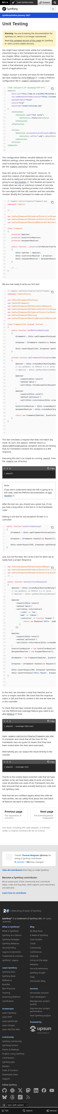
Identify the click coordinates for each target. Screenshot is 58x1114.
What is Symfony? (11, 926)
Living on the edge (39, 960)
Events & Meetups (10, 1049)
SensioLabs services (39, 992)
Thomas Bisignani (30, 855)
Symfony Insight (37, 972)
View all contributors (12, 870)
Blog (32, 926)
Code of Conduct (10, 1070)
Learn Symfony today (25, 2)
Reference (7, 980)
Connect (46, 2)
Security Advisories (39, 968)
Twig (32, 977)
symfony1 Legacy (10, 960)
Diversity (34, 956)
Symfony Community (12, 1041)
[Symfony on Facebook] (44, 1090)
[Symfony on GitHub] (4, 1090)
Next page (46, 811)
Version (53, 1110)
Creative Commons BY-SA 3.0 (23, 830)
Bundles (6, 984)
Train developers (38, 996)
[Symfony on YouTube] (52, 1090)
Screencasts (8, 1008)
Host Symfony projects (40, 1015)
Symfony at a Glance (11, 935)
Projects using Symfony (13, 1053)
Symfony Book (8, 976)
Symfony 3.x (10, 36)
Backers (6, 1066)
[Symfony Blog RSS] (28, 1097)
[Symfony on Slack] (12, 1090)
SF (4, 2)
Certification (8, 1001)
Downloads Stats (10, 1074)
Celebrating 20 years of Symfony (26, 910)
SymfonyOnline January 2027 (16, 15)
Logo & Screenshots (11, 952)
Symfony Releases (10, 943)
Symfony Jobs (8, 1062)
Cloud (32, 943)
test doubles (20, 182)
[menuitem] (15, 931)
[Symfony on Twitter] (20, 1090)
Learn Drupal (8, 1025)
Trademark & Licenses (12, 956)
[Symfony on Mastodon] (28, 1090)
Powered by (36, 1022)
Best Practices (8, 988)
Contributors (8, 1057)
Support (6, 1078)
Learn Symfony (9, 967)
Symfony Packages (11, 939)
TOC (7, 1110)
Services (34, 988)
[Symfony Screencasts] (20, 1097)
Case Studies (36, 939)
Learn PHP (7, 1017)
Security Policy (9, 947)
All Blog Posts (36, 931)
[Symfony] (25, 9)
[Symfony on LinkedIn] (36, 1090)
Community (8, 1037)
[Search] (55, 2)
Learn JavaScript (9, 1021)
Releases (34, 964)
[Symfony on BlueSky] (4, 1097)
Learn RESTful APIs (11, 1029)
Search (29, 1110)
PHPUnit (31, 77)
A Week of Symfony (39, 935)
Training (6, 992)
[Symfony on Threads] (12, 1097)
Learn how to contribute (14, 893)
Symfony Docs (8, 971)
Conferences (36, 952)
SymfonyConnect (10, 1045)
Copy (52, 468)
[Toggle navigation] (53, 9)
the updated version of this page (25, 40)
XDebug (10, 714)
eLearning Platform (11, 996)
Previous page (13, 811)
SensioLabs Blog (37, 981)
